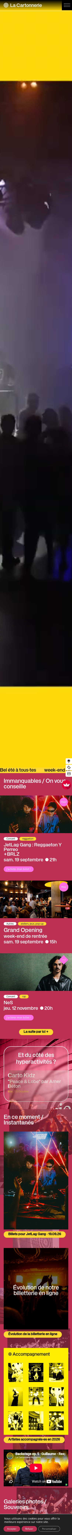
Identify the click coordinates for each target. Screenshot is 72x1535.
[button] (67, 5)
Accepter (11, 1528)
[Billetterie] (69, 767)
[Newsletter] (69, 774)
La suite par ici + (36, 1032)
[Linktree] (69, 761)
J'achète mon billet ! (18, 869)
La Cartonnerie (26, 6)
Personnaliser (49, 1528)
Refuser (29, 1528)
